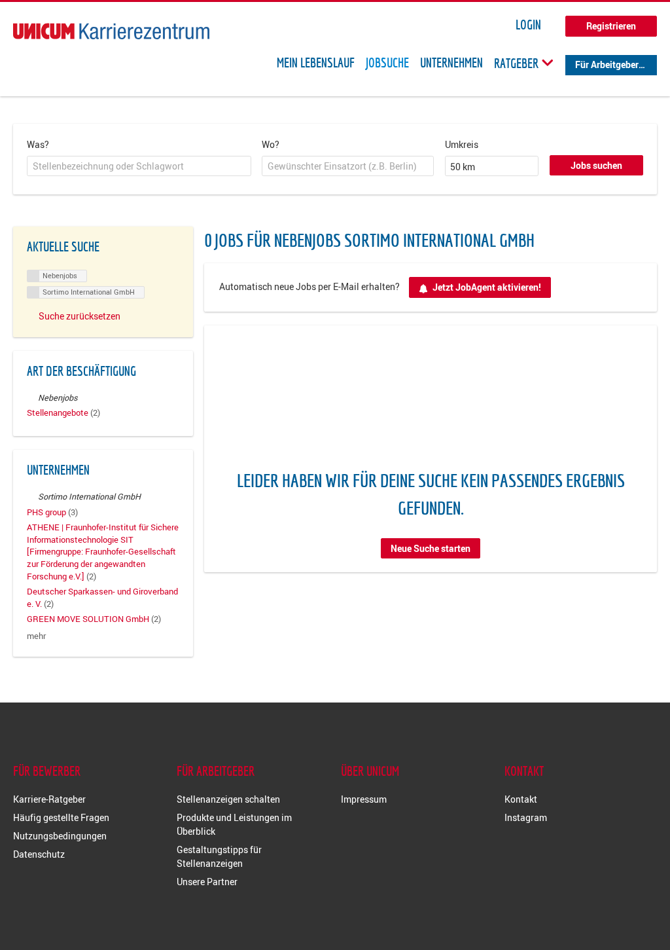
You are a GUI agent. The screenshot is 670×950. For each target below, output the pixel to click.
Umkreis (461, 144)
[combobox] (139, 166)
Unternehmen (451, 63)
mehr (36, 636)
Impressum (364, 799)
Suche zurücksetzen (79, 316)
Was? (38, 144)
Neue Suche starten (430, 548)
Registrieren (611, 26)
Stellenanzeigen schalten (228, 799)
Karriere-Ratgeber (49, 799)
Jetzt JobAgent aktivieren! (486, 287)
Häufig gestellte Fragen (61, 817)
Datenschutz (39, 854)
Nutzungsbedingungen (60, 836)
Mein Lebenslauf (316, 63)
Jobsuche (387, 63)
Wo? (270, 144)
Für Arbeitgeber (607, 64)
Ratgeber (517, 63)
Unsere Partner (207, 881)
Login (528, 25)
